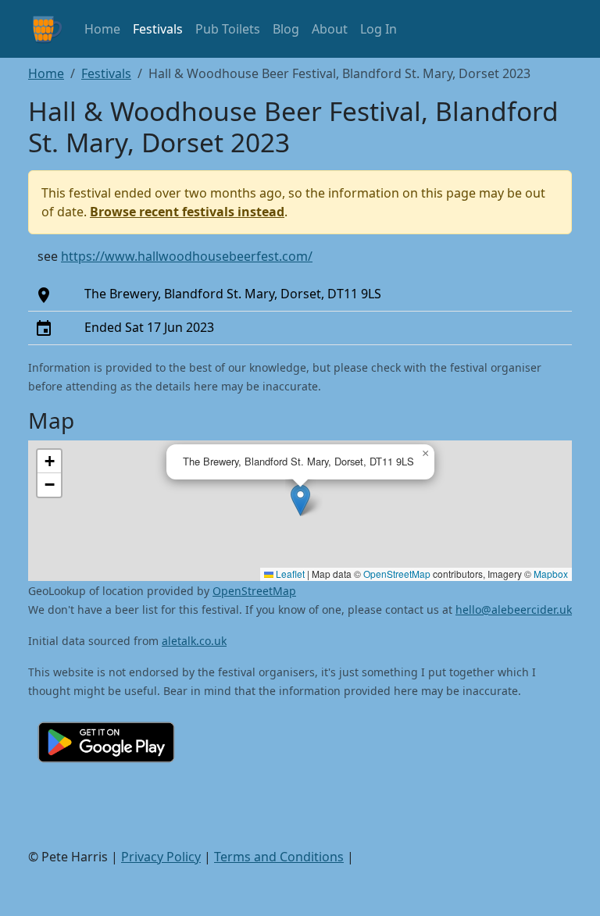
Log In (378, 28)
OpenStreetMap (396, 573)
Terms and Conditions (279, 856)
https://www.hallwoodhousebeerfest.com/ (186, 256)
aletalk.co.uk (194, 640)
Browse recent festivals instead (187, 211)
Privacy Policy (161, 856)
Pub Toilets (227, 28)
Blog (286, 28)
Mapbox (551, 573)
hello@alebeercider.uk (513, 609)
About (330, 28)
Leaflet (289, 573)
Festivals (158, 28)
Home (102, 28)
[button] (300, 500)
